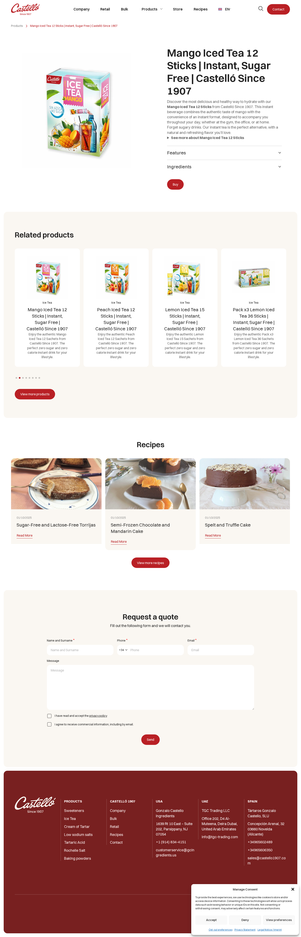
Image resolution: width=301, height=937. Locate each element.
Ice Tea (70, 818)
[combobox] (123, 650)
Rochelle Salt (74, 850)
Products (149, 9)
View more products (35, 394)
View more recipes (150, 563)
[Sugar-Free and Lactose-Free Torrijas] (56, 483)
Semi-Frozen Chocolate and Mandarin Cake (140, 528)
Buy (175, 184)
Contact (278, 9)
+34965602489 (260, 842)
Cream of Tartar (77, 826)
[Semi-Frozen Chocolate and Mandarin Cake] (150, 483)
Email (192, 640)
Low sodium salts (78, 834)
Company (82, 9)
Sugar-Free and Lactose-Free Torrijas (56, 525)
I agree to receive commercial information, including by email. (94, 724)
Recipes (201, 9)
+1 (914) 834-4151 (171, 842)
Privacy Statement (245, 929)
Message (53, 661)
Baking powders (77, 858)
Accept (211, 920)
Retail (105, 9)
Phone (122, 640)
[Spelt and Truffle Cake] (244, 483)
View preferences (279, 920)
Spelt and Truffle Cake (228, 525)
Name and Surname (60, 640)
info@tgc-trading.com (220, 836)
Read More (25, 535)
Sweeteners (74, 810)
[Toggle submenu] (161, 9)
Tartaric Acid (74, 842)
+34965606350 (260, 850)
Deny (245, 920)
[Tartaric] (25, 9)
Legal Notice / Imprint (270, 929)
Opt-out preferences (220, 929)
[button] (293, 889)
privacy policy (98, 716)
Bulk (124, 9)
